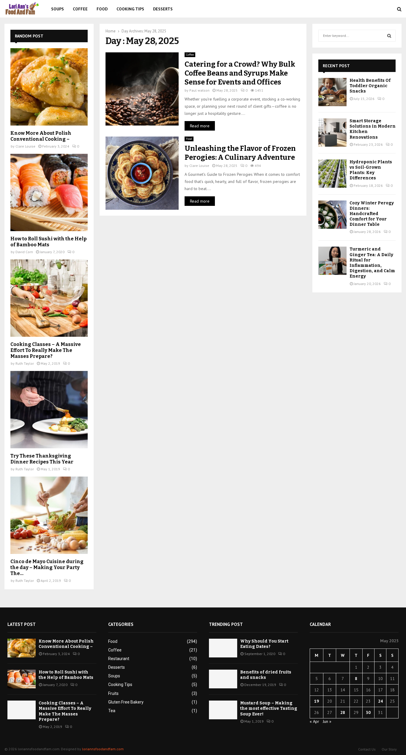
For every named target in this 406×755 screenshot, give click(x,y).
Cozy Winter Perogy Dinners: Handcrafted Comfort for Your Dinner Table (372, 214)
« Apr (314, 721)
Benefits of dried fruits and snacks (265, 675)
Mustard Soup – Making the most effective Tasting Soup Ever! (268, 708)
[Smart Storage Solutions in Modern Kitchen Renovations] (332, 132)
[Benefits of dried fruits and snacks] (223, 679)
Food (102, 9)
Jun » (327, 721)
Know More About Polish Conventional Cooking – (40, 136)
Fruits (113, 693)
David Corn (24, 252)
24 (380, 701)
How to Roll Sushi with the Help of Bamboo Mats (48, 242)
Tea (111, 710)
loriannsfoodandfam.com (103, 749)
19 (316, 701)
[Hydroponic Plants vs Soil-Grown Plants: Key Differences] (332, 173)
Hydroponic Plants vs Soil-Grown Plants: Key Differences (371, 170)
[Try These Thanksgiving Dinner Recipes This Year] (49, 409)
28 (342, 712)
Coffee (80, 9)
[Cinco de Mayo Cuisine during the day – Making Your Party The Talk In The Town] (49, 515)
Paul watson (199, 90)
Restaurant (118, 658)
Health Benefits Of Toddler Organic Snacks (370, 86)
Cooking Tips (130, 9)
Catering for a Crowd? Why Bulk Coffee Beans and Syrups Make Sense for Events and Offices (240, 73)
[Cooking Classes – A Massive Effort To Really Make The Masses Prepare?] (49, 298)
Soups (57, 9)
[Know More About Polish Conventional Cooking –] (49, 87)
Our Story (389, 749)
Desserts (163, 9)
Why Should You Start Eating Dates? (264, 644)
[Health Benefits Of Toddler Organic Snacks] (332, 92)
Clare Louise (199, 165)
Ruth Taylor (24, 363)
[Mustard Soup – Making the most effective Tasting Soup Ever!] (223, 710)
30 (368, 712)
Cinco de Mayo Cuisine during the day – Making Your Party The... (47, 567)
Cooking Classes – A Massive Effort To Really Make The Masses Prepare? (45, 350)
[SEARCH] (389, 36)
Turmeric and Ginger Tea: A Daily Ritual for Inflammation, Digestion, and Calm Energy (372, 263)
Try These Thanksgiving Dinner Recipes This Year (41, 459)
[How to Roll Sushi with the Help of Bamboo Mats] (49, 192)
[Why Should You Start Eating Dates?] (223, 648)
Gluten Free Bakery (126, 702)
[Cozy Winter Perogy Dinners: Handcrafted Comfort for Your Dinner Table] (332, 215)
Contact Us (367, 749)
